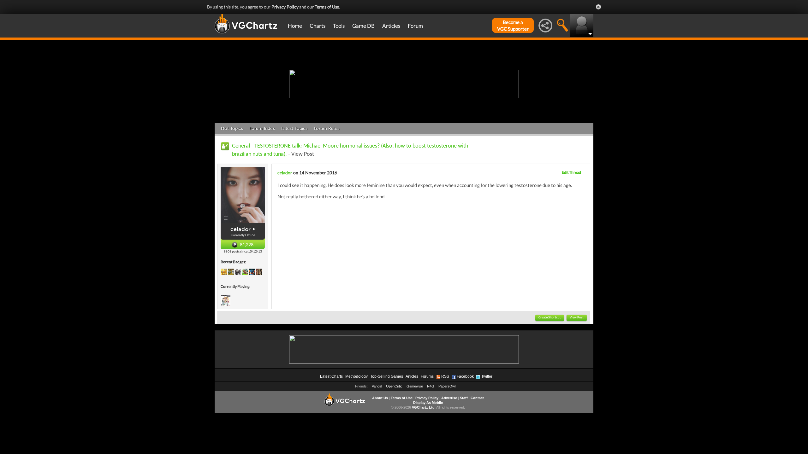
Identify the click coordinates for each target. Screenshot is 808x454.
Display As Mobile (428, 403)
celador (240, 229)
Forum (415, 25)
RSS (445, 376)
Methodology (356, 376)
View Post (577, 317)
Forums (427, 376)
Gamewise (415, 386)
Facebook (465, 376)
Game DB (363, 25)
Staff (464, 398)
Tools (339, 25)
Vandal (377, 386)
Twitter (486, 376)
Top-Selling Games (386, 376)
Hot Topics (232, 128)
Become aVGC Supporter (513, 25)
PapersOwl (446, 386)
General (241, 146)
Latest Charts (331, 376)
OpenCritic (394, 386)
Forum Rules (326, 128)
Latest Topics (294, 128)
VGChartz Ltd (423, 407)
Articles (391, 25)
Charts (317, 25)
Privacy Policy (285, 6)
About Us (380, 398)
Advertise (449, 398)
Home (295, 25)
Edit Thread (571, 172)
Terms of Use (327, 6)
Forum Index (262, 128)
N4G (430, 386)
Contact (477, 398)
